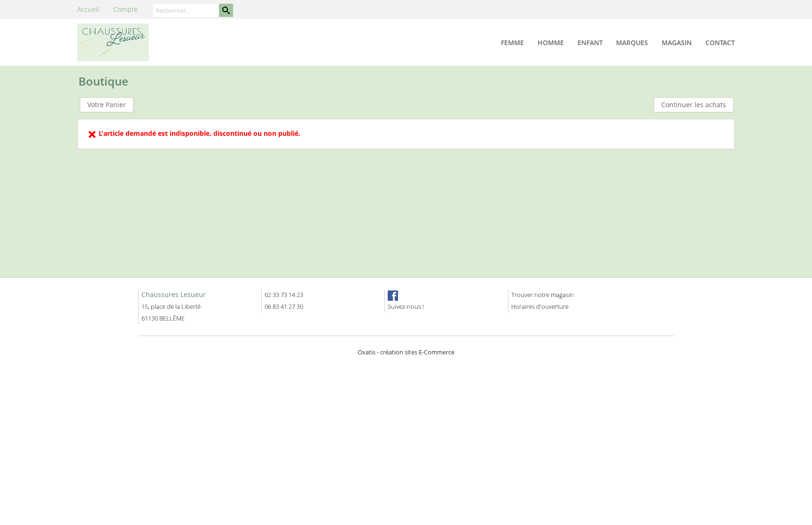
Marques (632, 42)
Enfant (590, 42)
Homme (551, 42)
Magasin (677, 42)
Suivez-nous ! (406, 306)
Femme (512, 42)
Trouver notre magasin (542, 294)
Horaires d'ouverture (540, 306)
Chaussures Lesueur (173, 294)
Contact (720, 42)
